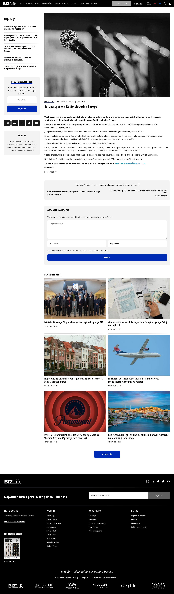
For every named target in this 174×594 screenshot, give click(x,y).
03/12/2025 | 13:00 (50, 386)
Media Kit (92, 519)
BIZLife (62, 102)
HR (23, 144)
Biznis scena (49, 101)
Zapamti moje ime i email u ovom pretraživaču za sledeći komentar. (79, 250)
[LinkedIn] (14, 123)
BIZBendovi (51, 538)
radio (88, 185)
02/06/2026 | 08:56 (114, 442)
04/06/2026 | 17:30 (114, 386)
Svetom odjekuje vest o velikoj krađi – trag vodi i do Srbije (20, 67)
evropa (128, 185)
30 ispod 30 (13, 141)
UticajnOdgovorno (54, 523)
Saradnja (92, 515)
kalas (102, 185)
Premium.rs (71, 578)
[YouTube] (36, 123)
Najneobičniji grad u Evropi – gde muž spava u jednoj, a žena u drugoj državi (73, 380)
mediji (137, 185)
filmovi (18, 144)
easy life (10, 144)
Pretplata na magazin (97, 523)
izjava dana (30, 144)
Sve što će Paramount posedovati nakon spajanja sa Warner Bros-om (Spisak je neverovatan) (71, 436)
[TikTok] (29, 123)
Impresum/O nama (139, 515)
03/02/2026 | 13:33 (114, 329)
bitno (21, 141)
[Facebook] (22, 123)
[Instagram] (7, 123)
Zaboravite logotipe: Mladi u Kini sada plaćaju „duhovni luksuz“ (20, 27)
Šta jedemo (51, 527)
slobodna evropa (114, 185)
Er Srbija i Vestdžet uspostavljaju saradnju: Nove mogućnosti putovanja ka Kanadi (133, 380)
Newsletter (93, 527)
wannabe (20, 151)
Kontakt (134, 519)
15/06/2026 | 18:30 (50, 326)
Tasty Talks (51, 534)
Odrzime (10, 147)
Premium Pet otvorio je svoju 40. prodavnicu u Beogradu (17, 58)
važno (12, 151)
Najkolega (51, 515)
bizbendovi (29, 141)
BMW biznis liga (53, 542)
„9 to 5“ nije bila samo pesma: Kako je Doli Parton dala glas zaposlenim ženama (20, 48)
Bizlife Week (51, 546)
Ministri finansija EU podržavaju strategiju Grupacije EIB (73, 322)
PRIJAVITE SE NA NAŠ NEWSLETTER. (130, 163)
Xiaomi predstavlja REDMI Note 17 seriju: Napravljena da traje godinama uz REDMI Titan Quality (21, 37)
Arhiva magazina (95, 531)
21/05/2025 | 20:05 (73, 102)
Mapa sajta (135, 523)
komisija (79, 185)
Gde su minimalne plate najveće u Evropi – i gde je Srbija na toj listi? (138, 324)
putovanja (31, 147)
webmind (28, 151)
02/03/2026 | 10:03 (50, 442)
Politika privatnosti (138, 527)
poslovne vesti (20, 147)
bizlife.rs (97, 578)
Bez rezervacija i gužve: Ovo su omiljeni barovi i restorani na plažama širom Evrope (138, 436)
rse (95, 185)
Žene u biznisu (52, 519)
